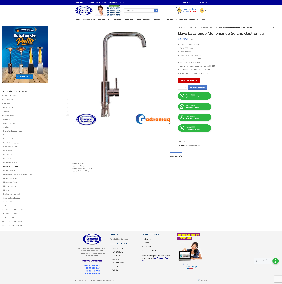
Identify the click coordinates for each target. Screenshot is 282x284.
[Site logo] (84, 10)
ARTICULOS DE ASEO (9, 214)
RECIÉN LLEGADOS (9, 95)
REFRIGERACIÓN (117, 248)
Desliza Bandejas (9, 139)
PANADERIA (6, 103)
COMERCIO (6, 111)
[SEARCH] (156, 10)
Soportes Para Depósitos (12, 198)
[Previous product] (273, 27)
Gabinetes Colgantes (10, 147)
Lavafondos (7, 151)
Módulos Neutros (9, 186)
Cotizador (147, 246)
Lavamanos (7, 154)
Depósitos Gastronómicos (12, 131)
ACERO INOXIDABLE (9, 115)
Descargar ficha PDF (189, 80)
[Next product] (279, 27)
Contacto (147, 243)
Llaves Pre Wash (9, 170)
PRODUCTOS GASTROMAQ (12, 221)
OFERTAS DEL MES (9, 218)
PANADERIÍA (116, 256)
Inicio (180, 28)
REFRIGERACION (8, 99)
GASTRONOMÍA (117, 252)
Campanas (7, 119)
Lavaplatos (7, 158)
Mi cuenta (147, 239)
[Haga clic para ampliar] (76, 124)
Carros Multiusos (9, 123)
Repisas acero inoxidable (12, 194)
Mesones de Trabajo (10, 182)
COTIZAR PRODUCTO (197, 87)
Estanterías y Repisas (11, 143)
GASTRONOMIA (7, 107)
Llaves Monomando (10, 166)
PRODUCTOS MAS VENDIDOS (13, 225)
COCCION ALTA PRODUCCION (13, 210)
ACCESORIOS (7, 202)
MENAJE (5, 206)
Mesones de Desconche (12, 178)
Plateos (6, 190)
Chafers (6, 127)
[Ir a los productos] (276, 27)
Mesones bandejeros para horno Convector (19, 174)
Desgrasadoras (8, 135)
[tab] (176, 155)
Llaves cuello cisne (10, 162)
